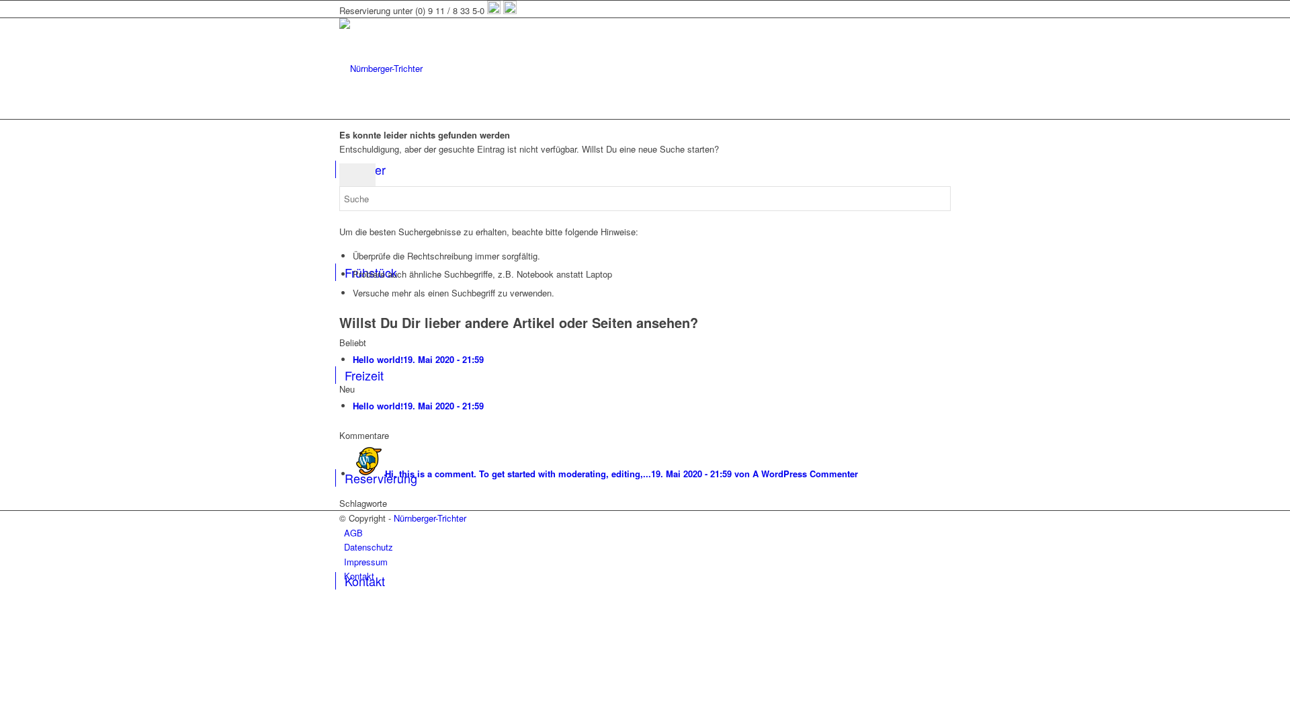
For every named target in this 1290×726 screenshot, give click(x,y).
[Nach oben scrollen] (3, 604)
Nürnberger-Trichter (430, 518)
